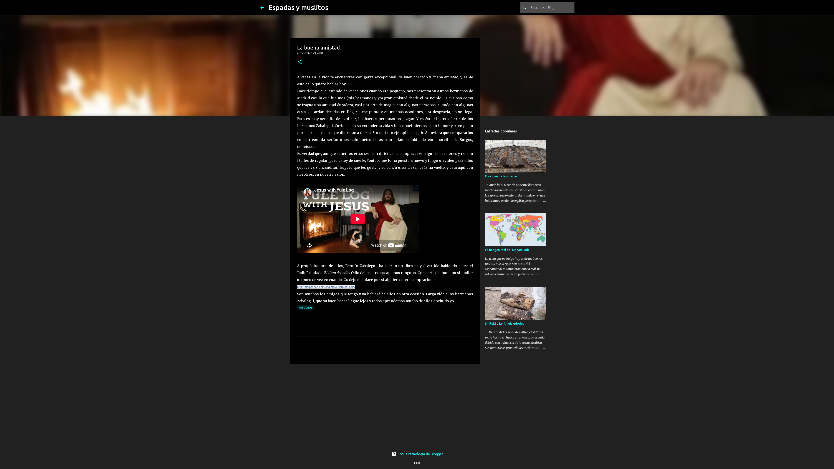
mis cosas (306, 307)
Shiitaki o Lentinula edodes (504, 323)
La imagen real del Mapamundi (507, 250)
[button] (299, 62)
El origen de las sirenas (501, 176)
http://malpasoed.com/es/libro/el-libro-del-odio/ (326, 287)
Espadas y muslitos (298, 7)
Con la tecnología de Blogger (420, 454)
